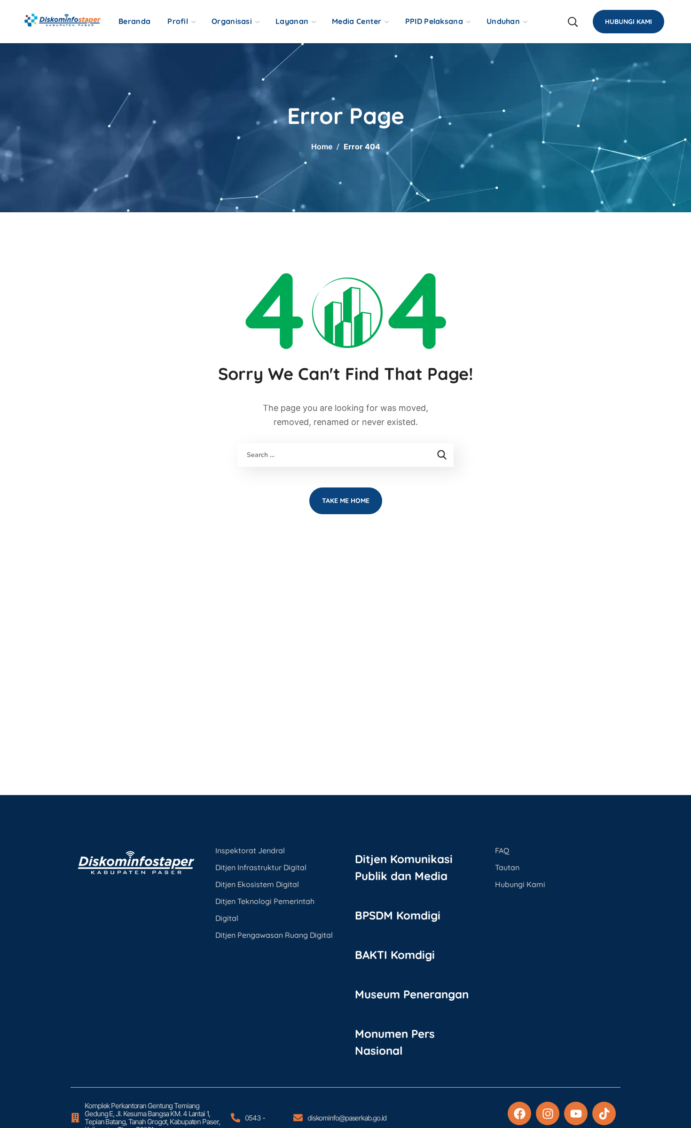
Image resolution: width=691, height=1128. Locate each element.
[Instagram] (547, 1113)
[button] (572, 21)
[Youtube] (576, 1113)
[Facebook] (519, 1113)
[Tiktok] (604, 1113)
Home (321, 146)
